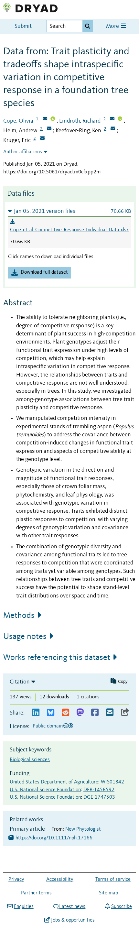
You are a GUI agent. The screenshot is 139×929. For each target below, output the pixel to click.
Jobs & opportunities (72, 920)
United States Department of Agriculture (54, 782)
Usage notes (25, 636)
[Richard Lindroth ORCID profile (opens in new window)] (120, 119)
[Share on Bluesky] (50, 712)
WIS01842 (112, 782)
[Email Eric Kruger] (42, 139)
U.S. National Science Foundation (45, 789)
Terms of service (113, 879)
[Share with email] (109, 712)
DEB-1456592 (98, 789)
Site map (108, 893)
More (113, 26)
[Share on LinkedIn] (35, 712)
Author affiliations (22, 152)
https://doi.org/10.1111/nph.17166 (54, 838)
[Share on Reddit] (65, 712)
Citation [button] (20, 682)
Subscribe (121, 906)
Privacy (16, 879)
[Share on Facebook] (95, 712)
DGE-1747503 (99, 797)
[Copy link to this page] (125, 712)
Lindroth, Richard (80, 121)
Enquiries (23, 906)
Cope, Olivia (18, 121)
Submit (23, 26)
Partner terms (36, 893)
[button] (69, 211)
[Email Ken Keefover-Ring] (113, 129)
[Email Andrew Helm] (49, 129)
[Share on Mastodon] (80, 712)
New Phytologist (83, 829)
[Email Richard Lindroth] (112, 119)
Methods (19, 615)
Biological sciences (30, 759)
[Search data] (87, 26)
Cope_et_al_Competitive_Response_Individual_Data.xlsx (69, 230)
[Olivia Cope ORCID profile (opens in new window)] (53, 119)
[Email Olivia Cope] (45, 119)
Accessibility (59, 879)
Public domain (48, 726)
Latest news (72, 906)
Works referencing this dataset (56, 657)
